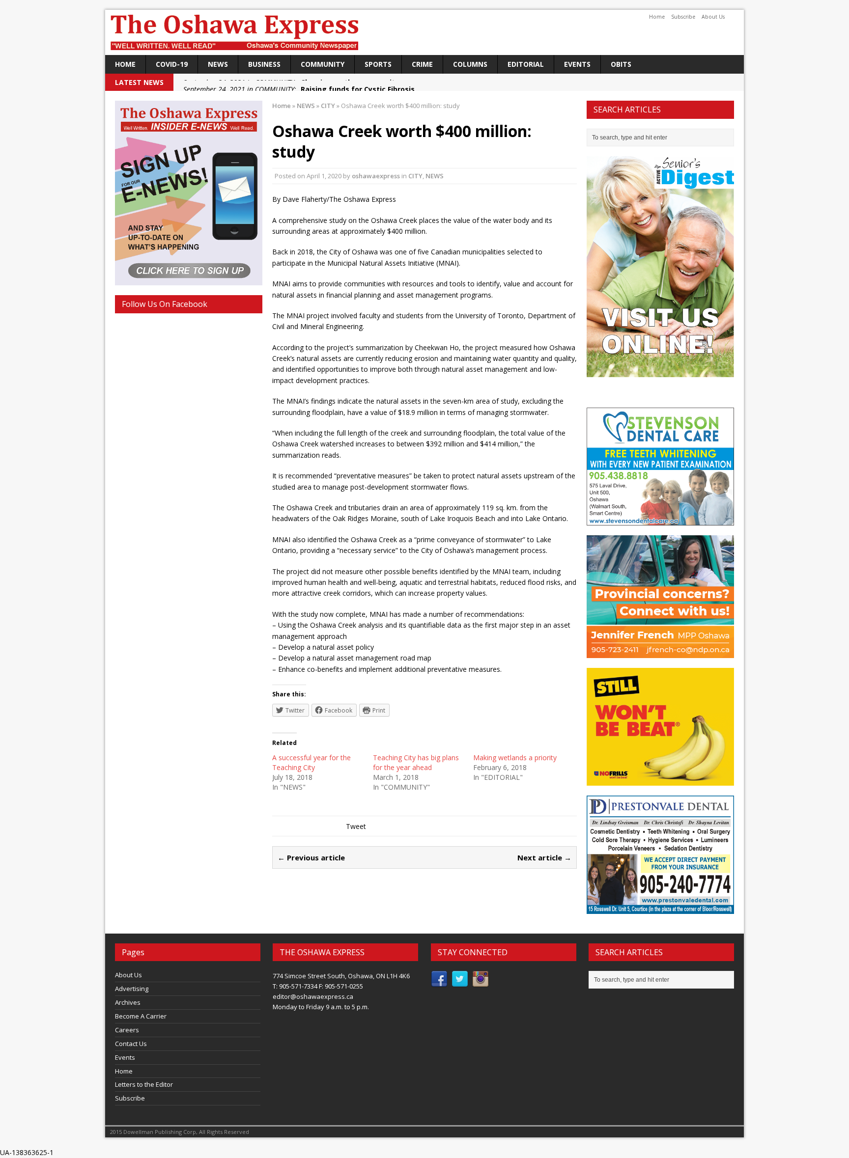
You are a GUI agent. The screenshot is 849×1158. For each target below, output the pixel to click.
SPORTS (378, 64)
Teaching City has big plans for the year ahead (416, 762)
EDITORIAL (526, 64)
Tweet (356, 826)
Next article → (544, 857)
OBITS (621, 64)
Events (577, 64)
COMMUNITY (322, 64)
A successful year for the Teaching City (311, 762)
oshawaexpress (376, 175)
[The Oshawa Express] (424, 32)
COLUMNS (470, 64)
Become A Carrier (141, 1016)
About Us (713, 16)
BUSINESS (264, 64)
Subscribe (683, 16)
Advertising (131, 988)
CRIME (422, 64)
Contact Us (131, 1043)
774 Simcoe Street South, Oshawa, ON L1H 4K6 (341, 975)
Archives (128, 1002)
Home (657, 16)
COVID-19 (172, 64)
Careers (127, 1029)
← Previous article (311, 857)
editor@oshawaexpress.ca (313, 996)
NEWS (218, 64)
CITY (415, 175)
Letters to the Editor (144, 1084)
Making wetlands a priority (515, 757)
